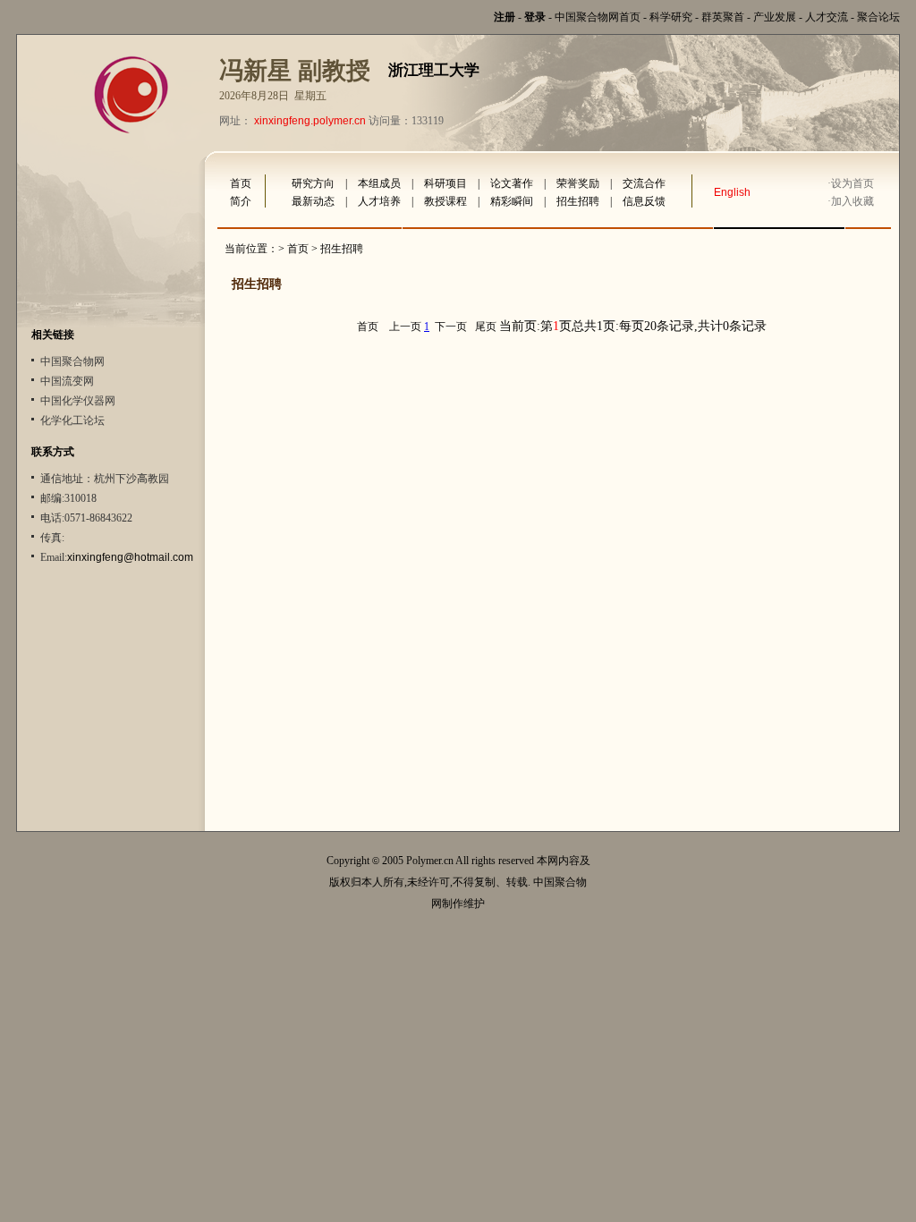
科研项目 (445, 183)
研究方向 (313, 183)
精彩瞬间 (511, 201)
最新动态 (313, 201)
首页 (240, 183)
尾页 (485, 326)
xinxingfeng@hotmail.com (130, 557)
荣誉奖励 (577, 183)
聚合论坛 (878, 17)
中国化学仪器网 (77, 401)
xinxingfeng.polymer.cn (310, 121)
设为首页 (852, 183)
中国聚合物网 (72, 361)
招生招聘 (577, 201)
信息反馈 (644, 201)
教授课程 (445, 201)
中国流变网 (67, 381)
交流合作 (644, 183)
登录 (535, 17)
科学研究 (670, 17)
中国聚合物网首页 (597, 17)
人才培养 (379, 201)
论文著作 (511, 183)
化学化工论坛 (72, 420)
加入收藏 (852, 201)
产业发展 (774, 17)
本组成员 (379, 183)
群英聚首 (722, 17)
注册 (504, 17)
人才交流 (826, 17)
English (732, 192)
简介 (240, 201)
